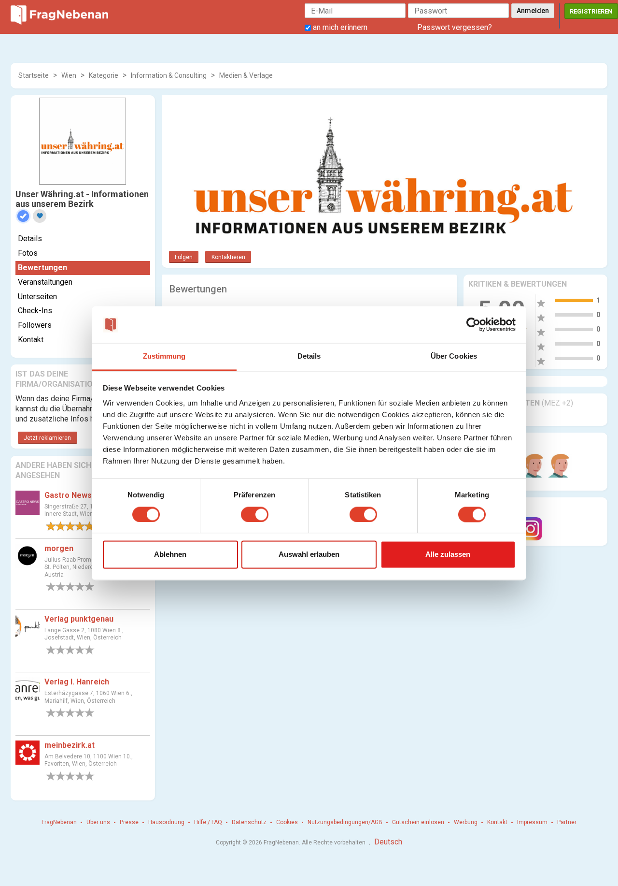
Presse (129, 822)
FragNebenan (59, 822)
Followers (35, 325)
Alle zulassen (447, 555)
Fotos (28, 253)
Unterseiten (37, 296)
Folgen (184, 257)
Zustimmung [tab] (164, 356)
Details (30, 238)
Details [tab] (309, 356)
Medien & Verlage (246, 75)
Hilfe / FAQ (208, 822)
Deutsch (388, 841)
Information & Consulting (169, 75)
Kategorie (103, 75)
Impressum (532, 822)
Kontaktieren (228, 257)
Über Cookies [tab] (454, 356)
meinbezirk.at (69, 745)
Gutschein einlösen (418, 822)
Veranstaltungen (45, 282)
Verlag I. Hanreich (76, 681)
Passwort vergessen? (454, 27)
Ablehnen (170, 555)
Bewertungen (42, 267)
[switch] (254, 514)
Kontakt (30, 339)
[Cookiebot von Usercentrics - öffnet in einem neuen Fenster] (473, 324)
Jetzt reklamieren (47, 438)
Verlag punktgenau (78, 619)
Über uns (98, 822)
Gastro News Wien (78, 495)
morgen (58, 548)
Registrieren (591, 11)
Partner (566, 822)
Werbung (466, 822)
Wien (68, 75)
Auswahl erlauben (309, 555)
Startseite (33, 75)
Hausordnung (166, 822)
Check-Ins (35, 310)
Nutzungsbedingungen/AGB (345, 822)
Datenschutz (249, 822)
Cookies (287, 822)
